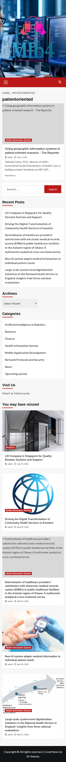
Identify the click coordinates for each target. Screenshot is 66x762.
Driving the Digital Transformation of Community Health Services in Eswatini (29, 226)
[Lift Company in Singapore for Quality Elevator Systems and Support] (33, 430)
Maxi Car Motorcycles (16, 393)
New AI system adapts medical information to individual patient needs (33, 260)
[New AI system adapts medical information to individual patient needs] (33, 631)
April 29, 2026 (23, 601)
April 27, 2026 (23, 735)
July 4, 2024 (22, 157)
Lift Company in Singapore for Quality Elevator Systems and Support (28, 215)
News (8, 366)
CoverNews (51, 751)
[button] (5, 82)
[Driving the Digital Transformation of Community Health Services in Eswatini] (33, 493)
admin (10, 157)
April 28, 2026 (23, 664)
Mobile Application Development (25, 352)
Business (10, 331)
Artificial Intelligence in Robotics (25, 324)
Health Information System (18, 140)
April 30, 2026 (23, 527)
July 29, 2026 (22, 464)
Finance (10, 338)
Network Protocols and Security (24, 359)
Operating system (16, 373)
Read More (10, 175)
